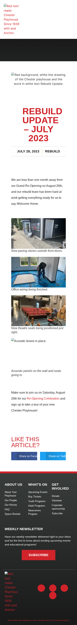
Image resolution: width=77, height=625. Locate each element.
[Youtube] (64, 588)
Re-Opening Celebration (43, 398)
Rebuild (52, 151)
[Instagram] (53, 588)
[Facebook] (41, 588)
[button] (24, 456)
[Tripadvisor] (53, 595)
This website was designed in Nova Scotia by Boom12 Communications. (38, 620)
